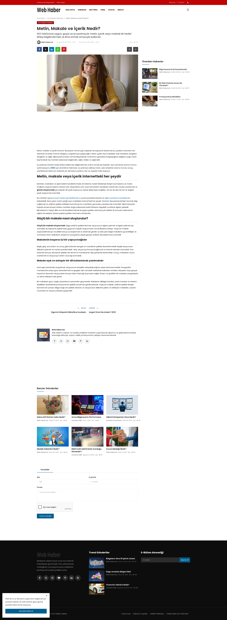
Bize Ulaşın (61, 2)
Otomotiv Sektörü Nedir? (117, 585)
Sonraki (92, 308)
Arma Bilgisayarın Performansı (86, 417)
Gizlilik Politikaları (157, 613)
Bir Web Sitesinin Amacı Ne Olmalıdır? (170, 84)
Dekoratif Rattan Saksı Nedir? (51, 417)
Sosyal (111, 10)
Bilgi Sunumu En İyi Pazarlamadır (173, 69)
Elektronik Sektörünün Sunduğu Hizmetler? (86, 450)
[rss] (78, 578)
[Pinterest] (65, 578)
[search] (188, 10)
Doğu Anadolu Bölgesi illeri (118, 572)
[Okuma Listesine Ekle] (135, 49)
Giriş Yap (172, 2)
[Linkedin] (71, 578)
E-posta (92, 477)
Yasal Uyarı (126, 613)
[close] (46, 595)
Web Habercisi (58, 330)
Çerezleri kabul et (26, 611)
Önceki (83, 308)
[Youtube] (58, 578)
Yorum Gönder (45, 516)
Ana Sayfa (70, 10)
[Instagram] (52, 578)
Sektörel (93, 10)
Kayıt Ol (181, 2)
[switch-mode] (188, 2)
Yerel (102, 10)
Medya (121, 10)
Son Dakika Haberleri (55, 18)
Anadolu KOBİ (77, 420)
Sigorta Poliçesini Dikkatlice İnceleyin (68, 312)
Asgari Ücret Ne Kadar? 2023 (102, 312)
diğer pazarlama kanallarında (117, 198)
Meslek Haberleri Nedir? (48, 449)
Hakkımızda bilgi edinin (46, 2)
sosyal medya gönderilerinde (66, 198)
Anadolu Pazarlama (114, 420)
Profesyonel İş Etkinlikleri (170, 97)
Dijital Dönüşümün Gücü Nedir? (121, 417)
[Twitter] (46, 578)
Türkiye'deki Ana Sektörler (177, 613)
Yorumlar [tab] (44, 469)
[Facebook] (39, 578)
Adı (38, 477)
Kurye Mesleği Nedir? (116, 449)
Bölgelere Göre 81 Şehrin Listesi (120, 558)
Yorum (39, 487)
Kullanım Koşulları (140, 613)
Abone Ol (185, 560)
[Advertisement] (87, 129)
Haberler (82, 10)
